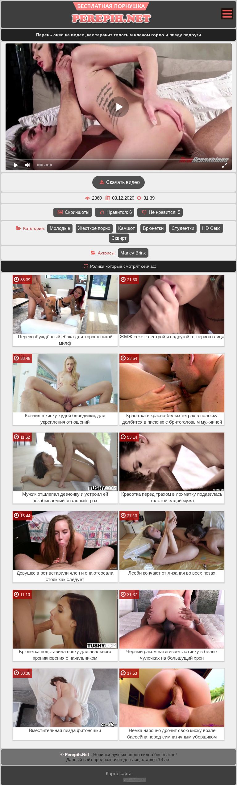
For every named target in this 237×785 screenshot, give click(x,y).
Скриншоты (76, 212)
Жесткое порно (94, 228)
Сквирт (119, 238)
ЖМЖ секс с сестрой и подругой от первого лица (172, 336)
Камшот (126, 228)
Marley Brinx (133, 252)
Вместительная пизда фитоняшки (65, 730)
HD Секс (211, 228)
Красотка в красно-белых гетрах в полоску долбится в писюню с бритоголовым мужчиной (172, 419)
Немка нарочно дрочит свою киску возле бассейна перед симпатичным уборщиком (172, 733)
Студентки (183, 228)
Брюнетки (153, 228)
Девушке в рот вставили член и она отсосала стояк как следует (65, 576)
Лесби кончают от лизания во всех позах (171, 573)
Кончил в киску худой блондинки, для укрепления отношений (65, 419)
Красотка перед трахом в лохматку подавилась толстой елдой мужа (171, 497)
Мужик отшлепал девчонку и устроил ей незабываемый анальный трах (65, 497)
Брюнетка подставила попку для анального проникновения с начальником (65, 655)
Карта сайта (118, 773)
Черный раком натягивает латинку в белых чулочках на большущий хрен (172, 655)
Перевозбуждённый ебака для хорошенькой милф (65, 340)
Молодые (60, 228)
